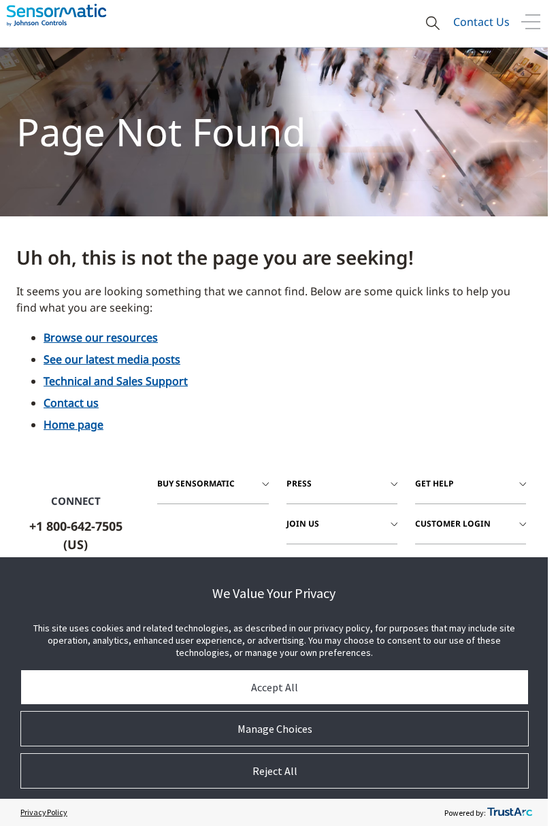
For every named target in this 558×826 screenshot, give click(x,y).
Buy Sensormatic (196, 483)
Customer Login (453, 523)
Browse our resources (101, 337)
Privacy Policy (43, 812)
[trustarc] (510, 812)
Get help (434, 483)
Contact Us (481, 21)
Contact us (71, 402)
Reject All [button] (274, 771)
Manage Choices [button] (274, 729)
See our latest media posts (112, 359)
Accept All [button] (274, 687)
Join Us (302, 523)
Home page (73, 424)
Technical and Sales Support (116, 381)
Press (299, 483)
